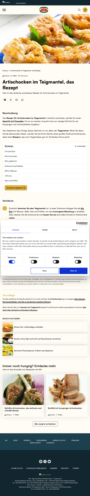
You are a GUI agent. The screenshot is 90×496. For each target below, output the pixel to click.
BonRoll (27, 440)
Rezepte (6, 70)
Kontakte (65, 468)
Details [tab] (45, 230)
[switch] (34, 261)
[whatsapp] (22, 99)
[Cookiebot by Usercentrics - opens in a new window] (77, 223)
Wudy (15, 440)
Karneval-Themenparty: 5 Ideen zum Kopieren (33, 351)
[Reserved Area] (85, 9)
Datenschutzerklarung (36, 468)
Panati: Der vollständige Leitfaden (28, 327)
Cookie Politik (17, 468)
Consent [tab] (15, 230)
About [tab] (74, 230)
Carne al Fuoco (59, 440)
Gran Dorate (35, 443)
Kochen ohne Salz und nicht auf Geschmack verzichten (37, 339)
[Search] (79, 9)
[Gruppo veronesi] (45, 475)
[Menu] (4, 10)
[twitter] (10, 99)
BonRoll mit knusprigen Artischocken (65, 408)
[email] (16, 99)
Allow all (73, 271)
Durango (50, 443)
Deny (45, 271)
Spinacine (75, 440)
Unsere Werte (21, 3)
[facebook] (5, 99)
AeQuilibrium (42, 440)
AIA (6, 440)
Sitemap (76, 468)
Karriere (53, 468)
